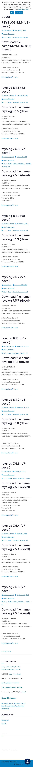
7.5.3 (5, 601)
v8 (27, 37)
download (17, 674)
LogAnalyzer (5, 755)
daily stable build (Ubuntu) (10, 667)
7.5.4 (5, 540)
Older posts (7, 651)
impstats (28, 163)
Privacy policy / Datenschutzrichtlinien (13, 744)
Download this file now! (9, 77)
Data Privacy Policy (23, 9)
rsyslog (22, 37)
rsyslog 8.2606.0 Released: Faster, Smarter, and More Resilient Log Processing (13, 705)
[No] (31, 8)
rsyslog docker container (10, 683)
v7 (9, 166)
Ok (12, 12)
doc (10, 674)
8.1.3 (4, 230)
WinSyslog (4, 758)
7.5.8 (5, 163)
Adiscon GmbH (21, 762)
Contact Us (4, 741)
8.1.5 (4, 102)
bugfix (10, 163)
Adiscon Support (8, 95)
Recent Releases (8, 698)
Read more (19, 12)
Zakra (12, 764)
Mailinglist (5, 720)
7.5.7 (4, 292)
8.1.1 (4, 353)
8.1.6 (4, 37)
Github (3, 723)
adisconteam (7, 30)
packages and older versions (12, 687)
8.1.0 (4, 414)
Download (11, 34)
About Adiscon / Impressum (9, 738)
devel (5, 34)
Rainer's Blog (5, 747)
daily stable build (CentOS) (11, 669)
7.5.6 (5, 478)
